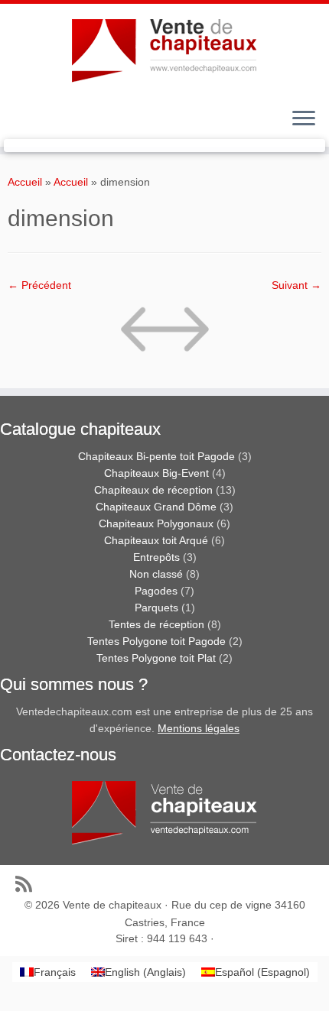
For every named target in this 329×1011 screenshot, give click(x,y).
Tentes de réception (156, 624)
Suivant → (296, 285)
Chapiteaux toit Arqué (156, 540)
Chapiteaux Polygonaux (156, 523)
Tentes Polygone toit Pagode (156, 641)
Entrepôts (156, 557)
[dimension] (164, 332)
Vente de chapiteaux (112, 905)
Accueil (25, 182)
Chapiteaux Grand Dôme (156, 507)
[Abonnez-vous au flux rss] (27, 883)
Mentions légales (198, 728)
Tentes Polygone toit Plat (156, 658)
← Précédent (39, 285)
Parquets (156, 607)
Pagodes (156, 591)
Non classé (156, 574)
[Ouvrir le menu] (303, 119)
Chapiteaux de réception (153, 490)
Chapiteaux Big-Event (156, 473)
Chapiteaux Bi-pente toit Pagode (156, 456)
